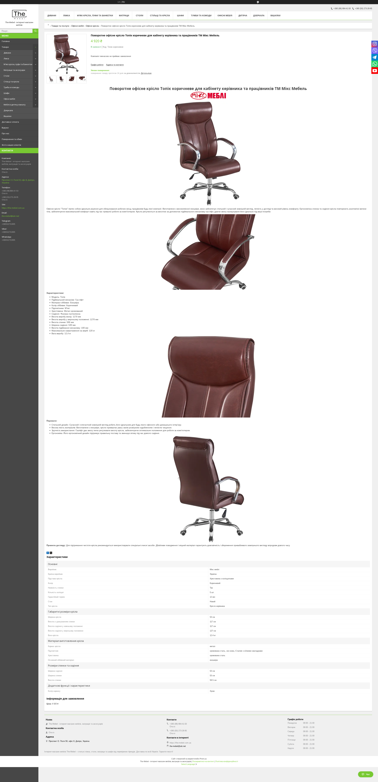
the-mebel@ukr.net (10, 216)
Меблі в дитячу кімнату (15, 104)
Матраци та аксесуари (14, 70)
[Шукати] (35, 31)
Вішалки (7, 116)
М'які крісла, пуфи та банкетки (18, 64)
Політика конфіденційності (226, 761)
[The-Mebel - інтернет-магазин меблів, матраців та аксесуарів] (19, 13)
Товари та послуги (60, 26)
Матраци (124, 15)
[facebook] (48, 553)
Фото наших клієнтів (11, 145)
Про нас (5, 133)
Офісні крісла (92, 26)
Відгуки (5, 127)
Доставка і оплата (10, 122)
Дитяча (242, 15)
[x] (51, 553)
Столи (6, 75)
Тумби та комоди (201, 15)
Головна (6, 41)
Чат (368, 774)
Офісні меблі (9, 99)
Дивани (7, 52)
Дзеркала (8, 110)
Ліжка (6, 58)
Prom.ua (203, 759)
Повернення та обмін (12, 139)
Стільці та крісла (11, 81)
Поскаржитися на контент (203, 761)
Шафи (6, 93)
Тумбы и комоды (11, 87)
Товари (5, 47)
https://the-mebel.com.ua (13, 208)
